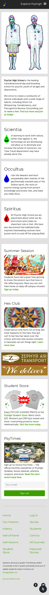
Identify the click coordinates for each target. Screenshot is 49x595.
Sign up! (24, 493)
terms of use (15, 579)
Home (7, 515)
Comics (35, 535)
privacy (5, 579)
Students (35, 528)
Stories (34, 522)
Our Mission (11, 522)
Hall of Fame (11, 535)
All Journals (37, 542)
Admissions (10, 542)
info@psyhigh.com (10, 572)
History (7, 528)
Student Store (8, 550)
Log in (34, 515)
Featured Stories (35, 550)
